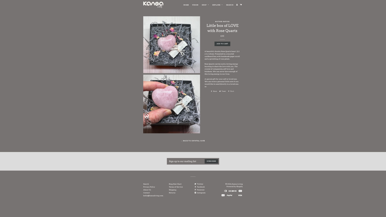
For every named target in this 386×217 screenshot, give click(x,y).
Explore (216, 5)
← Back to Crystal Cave (193, 141)
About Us (147, 190)
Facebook (201, 187)
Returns (172, 193)
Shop (204, 5)
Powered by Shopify (234, 186)
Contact (146, 193)
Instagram (201, 193)
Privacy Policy (149, 187)
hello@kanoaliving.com (153, 196)
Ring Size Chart (175, 184)
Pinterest (200, 190)
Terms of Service (176, 187)
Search (229, 5)
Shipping (172, 190)
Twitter (200, 184)
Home (186, 5)
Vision (195, 5)
